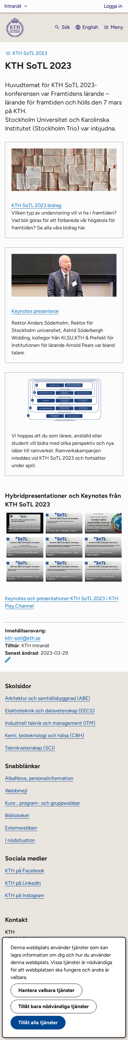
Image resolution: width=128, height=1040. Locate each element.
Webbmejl (16, 791)
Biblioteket (17, 815)
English (90, 27)
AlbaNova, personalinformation (39, 778)
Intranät (12, 6)
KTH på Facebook (24, 871)
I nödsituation (20, 840)
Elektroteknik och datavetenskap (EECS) (50, 711)
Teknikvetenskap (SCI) (30, 748)
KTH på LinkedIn (23, 883)
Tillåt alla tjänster (38, 1022)
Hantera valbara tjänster (46, 990)
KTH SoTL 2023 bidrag (36, 205)
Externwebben (21, 828)
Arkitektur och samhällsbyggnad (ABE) (47, 698)
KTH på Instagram (24, 895)
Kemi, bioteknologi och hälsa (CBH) (44, 735)
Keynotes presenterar (35, 311)
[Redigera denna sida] (8, 659)
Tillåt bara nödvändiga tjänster (53, 1006)
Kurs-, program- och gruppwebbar (42, 803)
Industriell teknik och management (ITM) (50, 723)
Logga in (113, 6)
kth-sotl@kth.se (22, 638)
